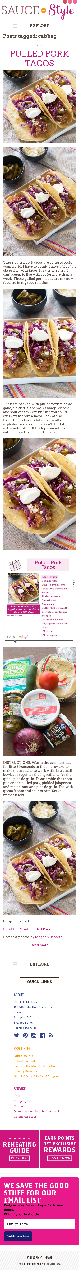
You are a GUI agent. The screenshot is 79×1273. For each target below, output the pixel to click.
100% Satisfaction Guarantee (33, 1007)
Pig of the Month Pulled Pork (26, 929)
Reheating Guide (25, 1060)
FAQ (17, 1096)
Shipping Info (23, 1017)
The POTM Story (25, 1001)
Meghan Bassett (48, 937)
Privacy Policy (24, 1022)
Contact (19, 1106)
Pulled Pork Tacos (39, 58)
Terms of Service (25, 1027)
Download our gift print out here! (36, 1111)
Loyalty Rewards (25, 1071)
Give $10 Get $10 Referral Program (37, 1076)
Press (17, 1012)
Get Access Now (18, 1236)
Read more (39, 945)
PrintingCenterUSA (51, 1264)
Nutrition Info (23, 1055)
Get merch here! (25, 1116)
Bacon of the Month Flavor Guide (36, 1066)
